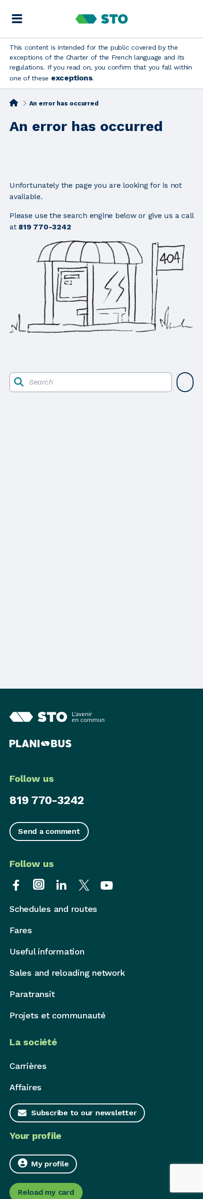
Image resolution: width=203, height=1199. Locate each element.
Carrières (28, 1066)
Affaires (25, 1087)
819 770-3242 (46, 800)
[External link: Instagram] (38, 884)
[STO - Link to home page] (102, 19)
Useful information (47, 951)
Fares (20, 930)
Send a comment (49, 831)
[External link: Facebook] (16, 884)
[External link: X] (84, 884)
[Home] (13, 102)
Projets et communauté (57, 1015)
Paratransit (31, 994)
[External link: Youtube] (106, 884)
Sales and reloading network (67, 973)
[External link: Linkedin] (61, 884)
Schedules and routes (53, 909)
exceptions (72, 77)
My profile (50, 1163)
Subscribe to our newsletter (83, 1112)
